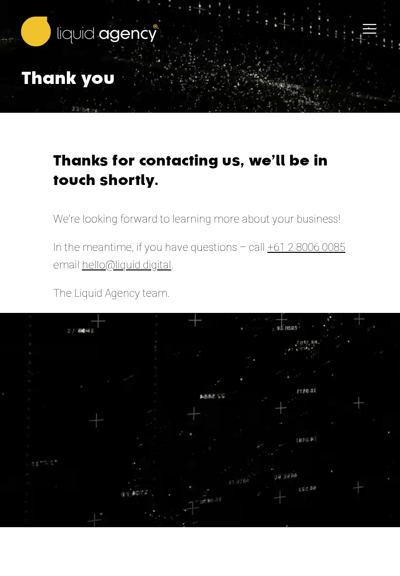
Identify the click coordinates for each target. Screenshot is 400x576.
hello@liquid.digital (126, 265)
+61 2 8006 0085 (306, 247)
